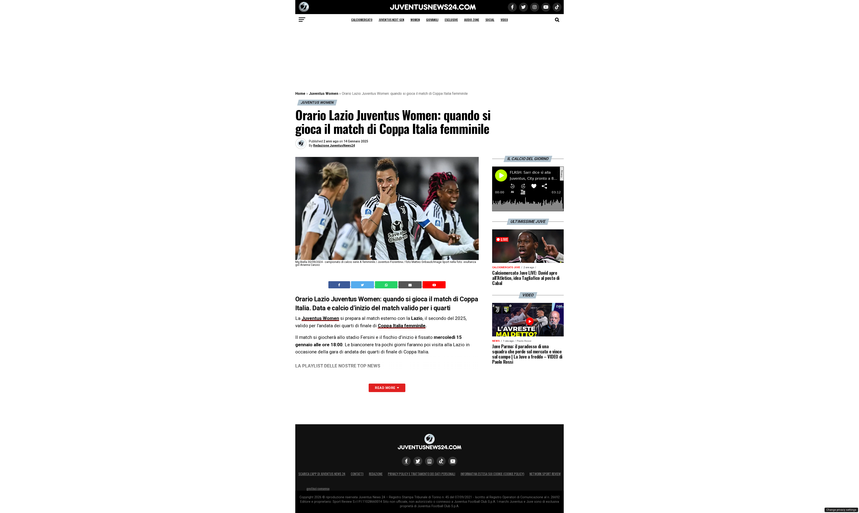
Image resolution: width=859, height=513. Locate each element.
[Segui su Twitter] (417, 461)
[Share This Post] (387, 284)
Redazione (376, 473)
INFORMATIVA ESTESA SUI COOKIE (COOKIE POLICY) (492, 473)
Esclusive (451, 19)
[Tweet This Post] (363, 284)
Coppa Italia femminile (401, 325)
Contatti (357, 473)
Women (415, 19)
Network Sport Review (545, 473)
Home (300, 93)
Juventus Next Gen (391, 19)
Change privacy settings (841, 509)
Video (504, 19)
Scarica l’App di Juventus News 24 (321, 473)
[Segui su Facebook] (406, 461)
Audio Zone (471, 19)
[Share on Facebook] (339, 284)
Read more (385, 388)
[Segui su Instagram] (429, 461)
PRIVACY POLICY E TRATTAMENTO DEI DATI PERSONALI (421, 473)
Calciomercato (361, 19)
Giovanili (432, 19)
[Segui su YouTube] (452, 461)
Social (489, 19)
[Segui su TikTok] (441, 461)
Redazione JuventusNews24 (334, 145)
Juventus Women (323, 93)
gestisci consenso (318, 488)
